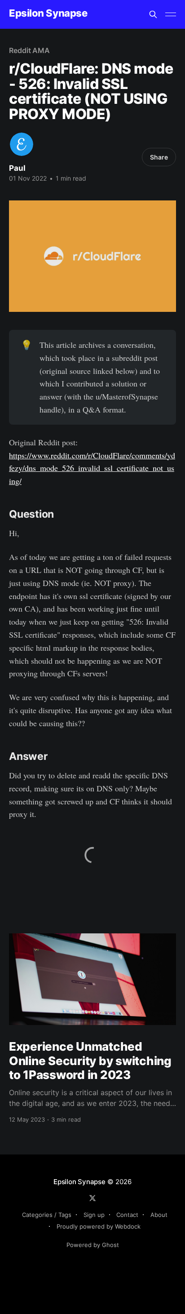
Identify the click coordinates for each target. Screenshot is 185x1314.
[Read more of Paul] (21, 144)
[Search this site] (153, 14)
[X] (92, 1198)
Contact (127, 1214)
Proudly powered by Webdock (99, 1226)
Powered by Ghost (92, 1244)
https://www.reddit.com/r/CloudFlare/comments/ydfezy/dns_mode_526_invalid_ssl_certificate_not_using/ (92, 468)
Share (159, 157)
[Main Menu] (170, 14)
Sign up (94, 1214)
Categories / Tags (46, 1214)
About (158, 1214)
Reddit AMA (29, 50)
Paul (17, 168)
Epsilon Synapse (48, 13)
